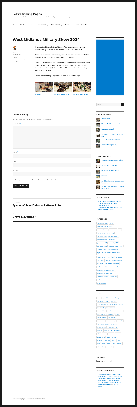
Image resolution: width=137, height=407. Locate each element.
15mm (99, 298)
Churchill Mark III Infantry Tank (107, 203)
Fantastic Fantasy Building (109, 145)
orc (111, 330)
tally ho (107, 260)
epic (119, 230)
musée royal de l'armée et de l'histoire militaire (108, 253)
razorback (117, 330)
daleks (121, 304)
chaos (107, 301)
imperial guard (101, 249)
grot (121, 246)
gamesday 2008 (102, 246)
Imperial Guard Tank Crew (109, 165)
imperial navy (111, 321)
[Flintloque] (44, 87)
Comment (17, 124)
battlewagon (117, 298)
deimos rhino (101, 311)
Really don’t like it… (114, 380)
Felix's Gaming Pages (27, 14)
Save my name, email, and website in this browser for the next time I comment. (38, 180)
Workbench (69, 25)
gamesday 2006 (102, 243)
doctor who (113, 230)
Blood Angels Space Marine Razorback (109, 201)
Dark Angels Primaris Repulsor (110, 139)
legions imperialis (113, 249)
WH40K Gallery (56, 25)
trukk (103, 343)
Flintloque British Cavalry (61, 94)
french (117, 314)
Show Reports (81, 25)
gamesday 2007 (114, 243)
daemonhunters (112, 304)
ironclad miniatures (103, 324)
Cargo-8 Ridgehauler (104, 205)
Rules (30, 25)
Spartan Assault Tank (107, 129)
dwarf (109, 311)
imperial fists (101, 321)
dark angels (100, 307)
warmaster (113, 276)
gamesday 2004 (102, 239)
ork (113, 257)
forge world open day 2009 (105, 314)
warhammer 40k (102, 267)
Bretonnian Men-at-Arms (106, 209)
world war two (101, 283)
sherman (118, 334)
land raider (114, 324)
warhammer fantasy (115, 267)
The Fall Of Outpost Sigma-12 (110, 170)
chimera (113, 301)
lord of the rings (112, 327)
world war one (110, 280)
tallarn (114, 340)
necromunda (101, 257)
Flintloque (38, 94)
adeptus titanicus (102, 223)
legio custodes (101, 327)
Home (15, 25)
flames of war (101, 233)
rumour (104, 334)
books (111, 223)
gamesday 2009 (114, 246)
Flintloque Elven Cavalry (80, 94)
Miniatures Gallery (41, 25)
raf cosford (119, 257)
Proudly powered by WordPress (36, 399)
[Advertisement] (111, 68)
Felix (14, 52)
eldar (114, 311)
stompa (107, 340)
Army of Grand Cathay (115, 376)
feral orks (120, 311)
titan (98, 343)
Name (15, 152)
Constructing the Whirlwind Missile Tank (110, 207)
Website (16, 170)
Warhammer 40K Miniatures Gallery (112, 160)
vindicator (110, 347)
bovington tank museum (104, 226)
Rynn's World (105, 119)
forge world (110, 233)
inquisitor (120, 321)
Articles (22, 25)
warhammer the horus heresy (106, 270)
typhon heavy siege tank (114, 343)
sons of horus (101, 337)
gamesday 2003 (113, 236)
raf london (100, 260)
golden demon (101, 317)
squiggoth (100, 340)
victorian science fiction (112, 263)
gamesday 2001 (102, 236)
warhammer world (102, 276)
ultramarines (101, 347)
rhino (98, 334)
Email (15, 161)
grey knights (112, 317)
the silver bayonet (116, 260)
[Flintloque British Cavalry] (63, 87)
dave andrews (110, 307)
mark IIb (99, 330)
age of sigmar (107, 298)
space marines (111, 337)
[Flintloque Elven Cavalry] (82, 87)
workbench (100, 280)
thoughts (15, 57)
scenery (111, 334)
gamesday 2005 (114, 239)
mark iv (106, 330)
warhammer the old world (105, 273)
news (108, 257)
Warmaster (104, 176)
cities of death (101, 304)
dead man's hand (102, 230)
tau (119, 340)
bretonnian (100, 301)
